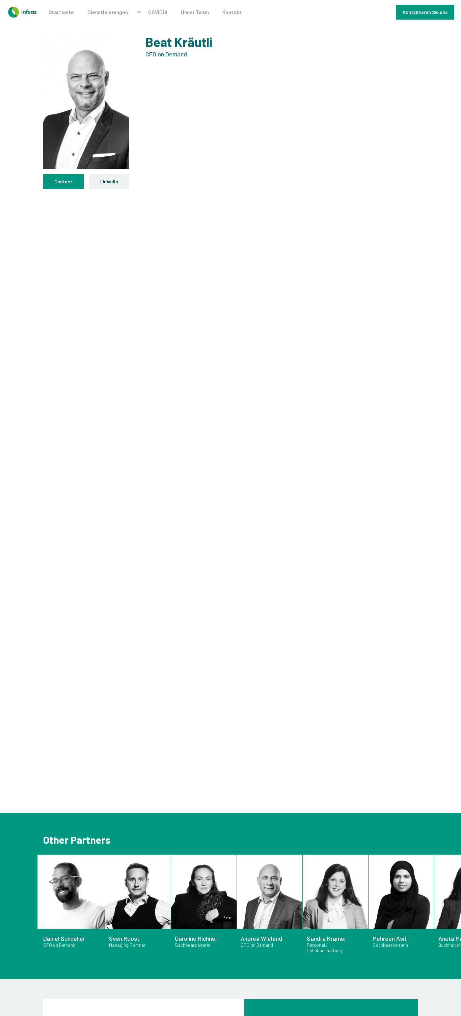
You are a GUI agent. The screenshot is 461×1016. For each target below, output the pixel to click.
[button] (111, 12)
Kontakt (232, 12)
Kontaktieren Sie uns (425, 12)
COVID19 (157, 12)
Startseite (61, 12)
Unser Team (195, 12)
